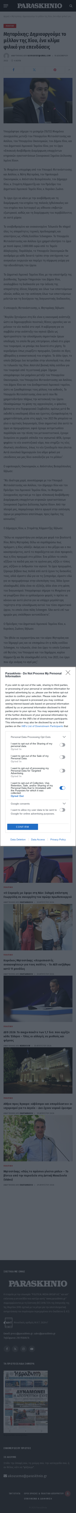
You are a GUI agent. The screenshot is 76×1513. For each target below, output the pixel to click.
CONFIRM (22, 827)
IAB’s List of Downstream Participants (42, 726)
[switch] (62, 745)
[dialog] (38, 756)
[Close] (69, 673)
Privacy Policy (58, 839)
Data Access (38, 839)
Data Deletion (18, 839)
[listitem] (38, 737)
